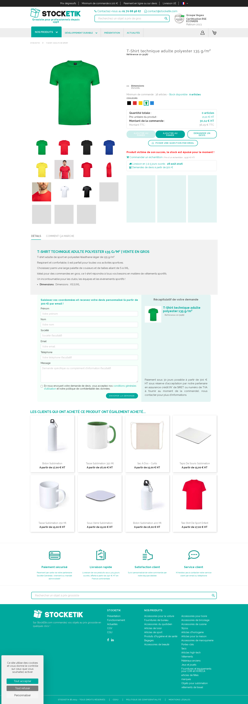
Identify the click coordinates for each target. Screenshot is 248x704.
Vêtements (187, 656)
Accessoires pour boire (194, 616)
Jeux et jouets (188, 665)
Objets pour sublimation (194, 683)
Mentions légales (179, 700)
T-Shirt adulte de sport (57, 43)
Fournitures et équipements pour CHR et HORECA (196, 670)
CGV (109, 628)
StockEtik (35, 43)
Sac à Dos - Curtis (147, 463)
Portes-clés (187, 644)
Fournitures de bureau (156, 620)
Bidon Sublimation (52, 463)
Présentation (113, 616)
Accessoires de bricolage (195, 620)
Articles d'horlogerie (192, 632)
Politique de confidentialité (143, 700)
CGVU (116, 700)
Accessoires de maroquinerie (197, 640)
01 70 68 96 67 (131, 11)
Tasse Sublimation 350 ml (100, 463)
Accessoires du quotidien (158, 624)
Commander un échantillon (145, 157)
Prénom (45, 308)
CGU (109, 632)
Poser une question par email (174, 143)
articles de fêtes (190, 675)
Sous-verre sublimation (100, 523)
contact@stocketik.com (162, 11)
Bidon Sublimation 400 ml (147, 523)
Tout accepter (22, 681)
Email (44, 341)
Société (45, 330)
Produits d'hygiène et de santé (160, 636)
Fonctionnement (116, 620)
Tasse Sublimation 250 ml (52, 523)
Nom (43, 319)
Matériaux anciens (191, 660)
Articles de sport (153, 632)
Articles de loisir (153, 628)
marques (186, 679)
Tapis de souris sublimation (195, 463)
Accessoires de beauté (156, 644)
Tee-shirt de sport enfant (194, 523)
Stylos (184, 628)
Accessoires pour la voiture (159, 616)
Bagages (149, 640)
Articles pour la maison (193, 636)
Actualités (112, 624)
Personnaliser (22, 695)
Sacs (183, 648)
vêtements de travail (192, 687)
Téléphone (46, 352)
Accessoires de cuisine (193, 624)
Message (45, 363)
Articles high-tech (191, 652)
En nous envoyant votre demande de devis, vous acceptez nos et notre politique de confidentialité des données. (90, 387)
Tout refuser (22, 688)
